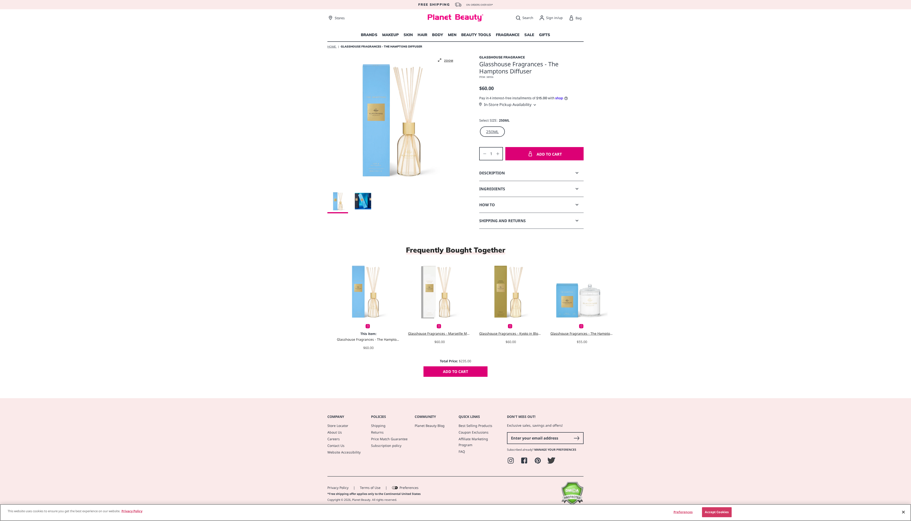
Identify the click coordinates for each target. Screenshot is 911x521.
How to (487, 204)
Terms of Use (370, 487)
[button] (445, 60)
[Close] (903, 512)
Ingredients (492, 188)
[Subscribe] (576, 438)
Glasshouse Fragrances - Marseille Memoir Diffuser (439, 333)
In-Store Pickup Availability (507, 104)
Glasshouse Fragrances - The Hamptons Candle (581, 333)
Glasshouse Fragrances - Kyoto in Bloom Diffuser (510, 333)
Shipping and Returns (502, 220)
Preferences (409, 487)
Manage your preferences (555, 450)
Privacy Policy (338, 487)
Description (492, 173)
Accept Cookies (717, 512)
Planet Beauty (361, 500)
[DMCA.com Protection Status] (572, 504)
